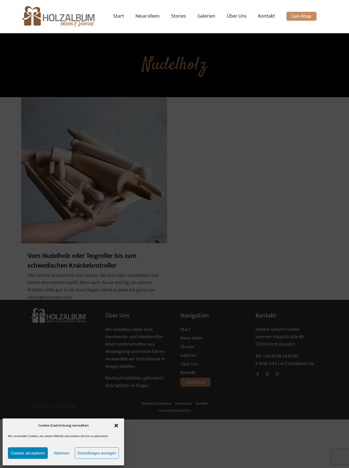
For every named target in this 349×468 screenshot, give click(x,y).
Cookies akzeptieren (28, 453)
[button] (116, 425)
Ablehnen (61, 453)
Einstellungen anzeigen (97, 453)
